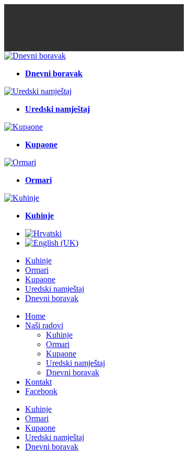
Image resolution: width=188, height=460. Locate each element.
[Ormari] (20, 162)
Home (35, 316)
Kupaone (40, 279)
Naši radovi (44, 325)
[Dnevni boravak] (35, 55)
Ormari (37, 270)
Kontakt (38, 381)
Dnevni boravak (51, 298)
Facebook (41, 391)
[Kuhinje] (21, 197)
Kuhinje (38, 260)
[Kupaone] (23, 126)
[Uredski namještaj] (38, 91)
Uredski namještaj (54, 288)
